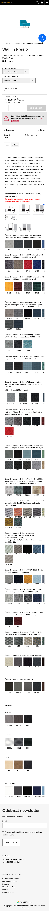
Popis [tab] (7, 145)
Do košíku (37, 108)
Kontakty (5, 884)
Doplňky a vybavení (31, 135)
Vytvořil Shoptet (26, 902)
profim (13, 91)
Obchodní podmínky (10, 881)
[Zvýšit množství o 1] (23, 108)
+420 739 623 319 (13, 862)
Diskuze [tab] (15, 145)
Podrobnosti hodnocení (33, 43)
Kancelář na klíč (8, 892)
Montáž (5, 889)
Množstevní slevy (8, 887)
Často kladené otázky (10, 879)
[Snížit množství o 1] (11, 108)
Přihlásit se (11, 843)
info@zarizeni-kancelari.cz (16, 859)
